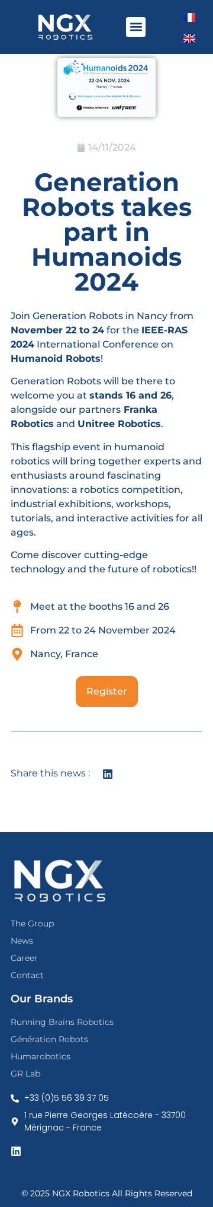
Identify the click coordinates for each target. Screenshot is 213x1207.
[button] (136, 27)
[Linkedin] (16, 1151)
